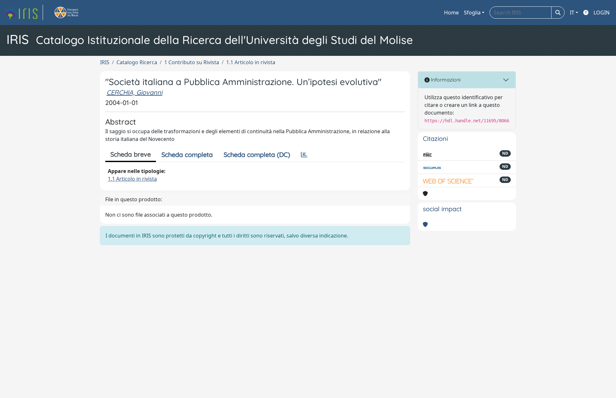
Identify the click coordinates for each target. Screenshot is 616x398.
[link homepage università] (73, 12)
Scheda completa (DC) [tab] (257, 155)
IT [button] (572, 12)
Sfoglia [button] (472, 12)
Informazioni (445, 79)
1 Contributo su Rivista (191, 62)
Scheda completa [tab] (187, 155)
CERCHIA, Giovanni (134, 92)
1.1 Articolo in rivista (250, 62)
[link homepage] (23, 12)
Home (451, 12)
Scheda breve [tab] (130, 154)
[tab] (304, 154)
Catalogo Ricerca (136, 62)
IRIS (104, 62)
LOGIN (602, 12)
